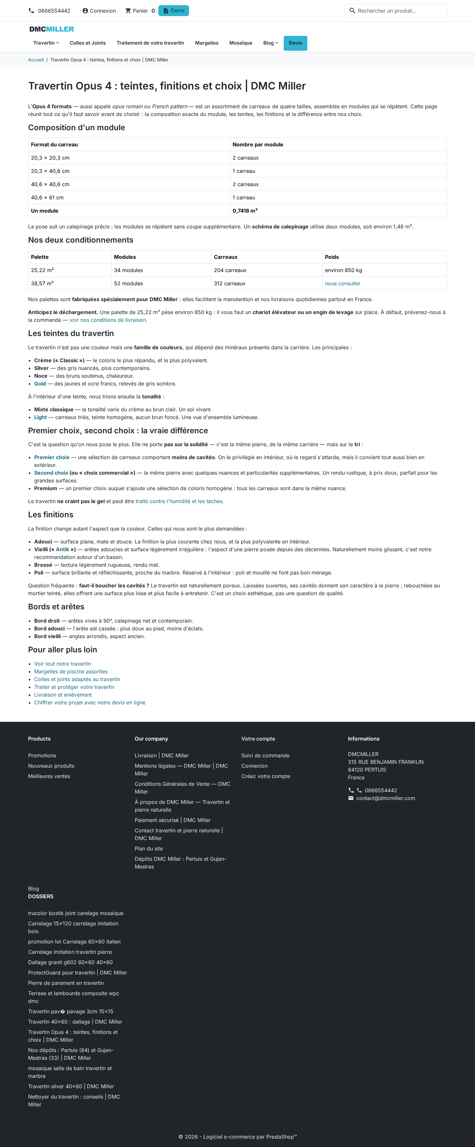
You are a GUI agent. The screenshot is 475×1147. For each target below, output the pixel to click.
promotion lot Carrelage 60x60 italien (74, 941)
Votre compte (258, 738)
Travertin (44, 43)
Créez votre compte (265, 776)
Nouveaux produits (51, 766)
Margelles (206, 43)
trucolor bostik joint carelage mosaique (75, 913)
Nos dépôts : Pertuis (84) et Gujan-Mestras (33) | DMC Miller (70, 1054)
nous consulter (343, 283)
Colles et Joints (88, 43)
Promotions (42, 755)
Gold (40, 383)
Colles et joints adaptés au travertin (77, 679)
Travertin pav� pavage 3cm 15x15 (70, 1011)
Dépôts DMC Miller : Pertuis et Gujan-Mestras (180, 863)
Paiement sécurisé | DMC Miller (173, 820)
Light (40, 417)
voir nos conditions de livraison (107, 320)
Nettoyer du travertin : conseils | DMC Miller (74, 1100)
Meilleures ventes (49, 776)
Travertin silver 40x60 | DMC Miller (71, 1086)
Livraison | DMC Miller (162, 755)
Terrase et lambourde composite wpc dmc (73, 997)
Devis (295, 43)
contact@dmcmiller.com (385, 798)
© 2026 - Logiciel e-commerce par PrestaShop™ (237, 1136)
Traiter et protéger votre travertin (74, 687)
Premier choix (51, 457)
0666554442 (53, 10)
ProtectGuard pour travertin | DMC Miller (77, 972)
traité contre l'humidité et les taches (179, 501)
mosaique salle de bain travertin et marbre (70, 1072)
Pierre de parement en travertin (66, 983)
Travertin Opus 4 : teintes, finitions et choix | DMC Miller (73, 1036)
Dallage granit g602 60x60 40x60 (70, 962)
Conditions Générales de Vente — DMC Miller (182, 788)
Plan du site (149, 848)
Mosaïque (240, 43)
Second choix (51, 472)
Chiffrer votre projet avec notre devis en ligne (89, 702)
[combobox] (396, 10)
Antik (62, 549)
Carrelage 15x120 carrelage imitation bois (73, 927)
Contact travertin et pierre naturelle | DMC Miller (179, 834)
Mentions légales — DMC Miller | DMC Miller (181, 770)
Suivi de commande (265, 755)
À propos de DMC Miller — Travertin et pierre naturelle (182, 806)
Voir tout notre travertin (62, 663)
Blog (268, 43)
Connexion (254, 766)
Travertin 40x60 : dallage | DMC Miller (75, 1021)
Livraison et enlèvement (63, 694)
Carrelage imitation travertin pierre (70, 952)
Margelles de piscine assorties (71, 671)
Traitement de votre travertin (150, 43)
